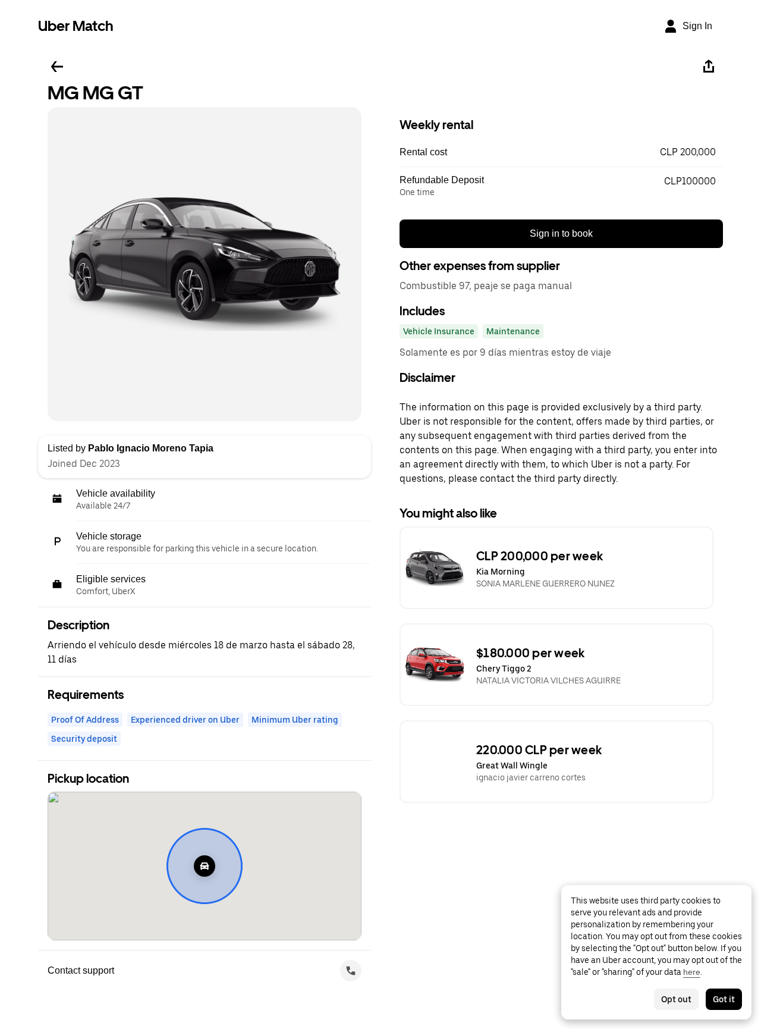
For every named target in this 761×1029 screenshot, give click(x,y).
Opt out (676, 999)
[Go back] (57, 66)
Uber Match (76, 25)
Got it (724, 999)
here (691, 972)
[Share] (708, 66)
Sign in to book (561, 233)
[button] (561, 152)
